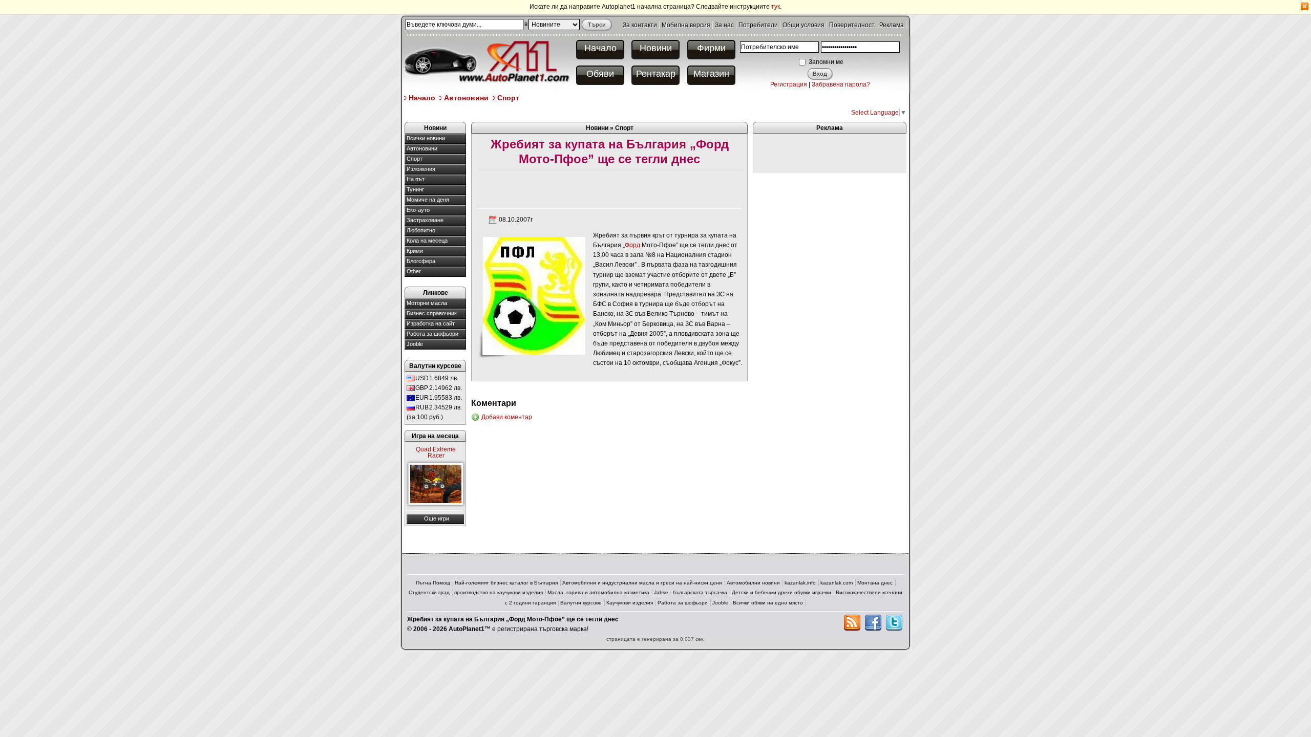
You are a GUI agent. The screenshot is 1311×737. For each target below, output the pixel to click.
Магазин (711, 74)
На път (416, 179)
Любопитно (421, 230)
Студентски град (429, 592)
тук (775, 6)
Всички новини (426, 138)
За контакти (640, 25)
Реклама (891, 25)
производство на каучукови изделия (498, 592)
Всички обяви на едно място (768, 602)
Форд (632, 245)
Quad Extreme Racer (436, 452)
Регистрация (788, 84)
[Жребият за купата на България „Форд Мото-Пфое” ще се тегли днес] (533, 295)
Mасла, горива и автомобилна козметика (598, 592)
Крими (415, 251)
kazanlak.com (836, 583)
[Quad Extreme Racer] (435, 484)
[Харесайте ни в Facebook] (873, 623)
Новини (656, 48)
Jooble (415, 344)
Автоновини (466, 98)
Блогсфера (421, 261)
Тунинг (415, 189)
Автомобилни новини (753, 583)
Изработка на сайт (431, 323)
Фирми (711, 48)
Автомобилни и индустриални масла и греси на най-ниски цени (642, 583)
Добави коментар (506, 417)
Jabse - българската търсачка (690, 592)
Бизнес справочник (432, 313)
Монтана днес (875, 583)
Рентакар (655, 74)
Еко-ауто (418, 210)
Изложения (421, 169)
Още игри (436, 518)
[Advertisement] (591, 112)
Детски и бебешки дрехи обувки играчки (781, 592)
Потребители (758, 25)
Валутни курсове (581, 602)
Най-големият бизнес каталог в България (506, 583)
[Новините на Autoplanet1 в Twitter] (894, 623)
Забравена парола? (841, 84)
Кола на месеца (427, 240)
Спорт (508, 98)
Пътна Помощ (433, 583)
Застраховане (425, 220)
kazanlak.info (800, 583)
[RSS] (852, 623)
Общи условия (803, 25)
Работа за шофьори (432, 334)
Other (414, 271)
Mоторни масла (427, 303)
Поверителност (852, 25)
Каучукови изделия (629, 602)
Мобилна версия (686, 25)
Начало (600, 48)
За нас (724, 25)
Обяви (600, 74)
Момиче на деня (428, 200)
